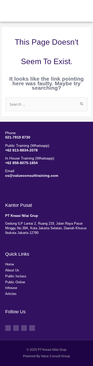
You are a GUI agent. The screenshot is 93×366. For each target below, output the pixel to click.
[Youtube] (16, 328)
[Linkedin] (32, 328)
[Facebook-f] (8, 328)
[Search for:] (46, 104)
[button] (72, 9)
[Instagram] (24, 328)
